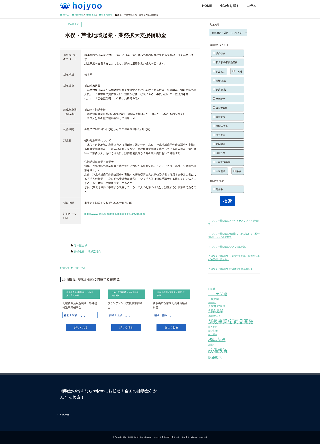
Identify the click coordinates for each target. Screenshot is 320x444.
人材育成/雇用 (72, 295)
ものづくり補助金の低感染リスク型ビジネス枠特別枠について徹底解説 (234, 235)
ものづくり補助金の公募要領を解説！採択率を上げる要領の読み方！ (234, 257)
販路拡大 (124, 292)
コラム (252, 6)
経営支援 (220, 117)
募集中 (219, 189)
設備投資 (79, 251)
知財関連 (90, 292)
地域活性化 (94, 251)
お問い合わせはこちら (73, 267)
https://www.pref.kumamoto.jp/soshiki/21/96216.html (114, 213)
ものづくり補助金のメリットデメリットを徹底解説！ (234, 222)
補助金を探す (229, 6)
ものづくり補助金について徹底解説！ (228, 246)
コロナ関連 (222, 107)
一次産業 (220, 171)
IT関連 (239, 71)
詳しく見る (81, 327)
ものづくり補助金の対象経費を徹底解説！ (230, 268)
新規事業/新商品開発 (227, 62)
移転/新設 (221, 80)
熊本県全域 (80, 245)
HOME (207, 6)
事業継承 (220, 98)
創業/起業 (221, 89)
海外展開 (220, 135)
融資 (238, 171)
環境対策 (220, 153)
